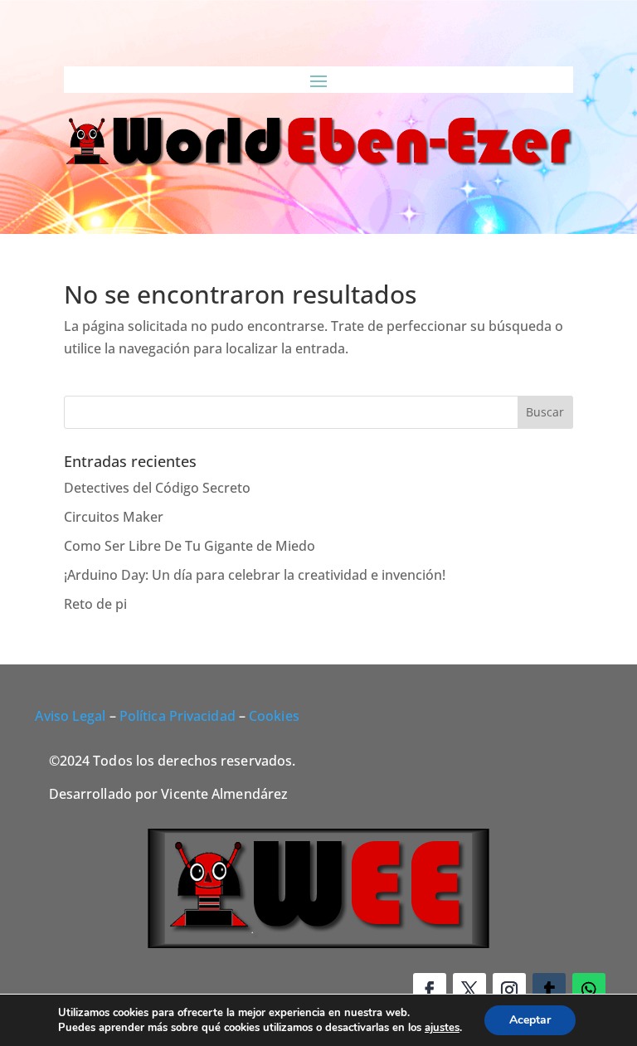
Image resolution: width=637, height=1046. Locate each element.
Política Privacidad (177, 716)
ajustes (442, 1027)
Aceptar (530, 1020)
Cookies (274, 716)
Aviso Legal (70, 716)
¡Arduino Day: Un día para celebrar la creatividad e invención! (254, 575)
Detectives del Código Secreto (157, 488)
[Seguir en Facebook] (429, 989)
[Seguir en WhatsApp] (588, 989)
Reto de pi (95, 604)
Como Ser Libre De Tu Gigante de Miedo (189, 546)
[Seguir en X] (469, 989)
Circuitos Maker (113, 517)
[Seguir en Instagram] (509, 989)
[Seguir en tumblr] (549, 989)
